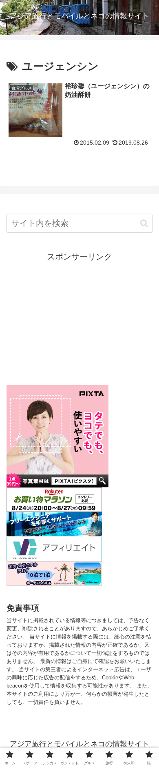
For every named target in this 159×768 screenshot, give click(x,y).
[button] (144, 223)
